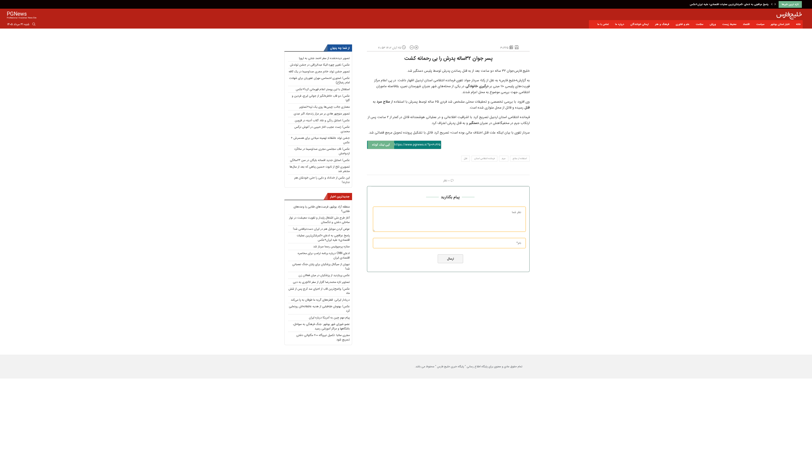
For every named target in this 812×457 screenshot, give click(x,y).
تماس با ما (603, 24)
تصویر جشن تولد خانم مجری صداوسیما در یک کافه (319, 71)
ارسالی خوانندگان (639, 24)
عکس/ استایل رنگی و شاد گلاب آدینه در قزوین (322, 120)
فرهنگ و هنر (662, 24)
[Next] (775, 4)
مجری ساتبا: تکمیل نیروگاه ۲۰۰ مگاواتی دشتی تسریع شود (323, 337)
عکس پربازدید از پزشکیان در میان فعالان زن (324, 275)
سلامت (699, 24)
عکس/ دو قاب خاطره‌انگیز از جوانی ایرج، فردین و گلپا (321, 98)
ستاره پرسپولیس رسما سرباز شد (331, 246)
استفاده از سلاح (520, 158)
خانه (798, 24)
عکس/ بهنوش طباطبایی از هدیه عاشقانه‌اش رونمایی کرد (319, 308)
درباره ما (619, 24)
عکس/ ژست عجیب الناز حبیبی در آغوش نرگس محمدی (322, 129)
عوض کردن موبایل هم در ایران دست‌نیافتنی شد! (321, 229)
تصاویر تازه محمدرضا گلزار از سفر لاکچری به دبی (321, 282)
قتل (465, 158)
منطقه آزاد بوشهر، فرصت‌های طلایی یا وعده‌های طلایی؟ (322, 208)
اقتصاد (746, 24)
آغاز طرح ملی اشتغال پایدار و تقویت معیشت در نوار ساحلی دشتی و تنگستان (319, 219)
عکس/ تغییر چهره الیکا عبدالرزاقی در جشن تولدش (320, 64)
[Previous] (772, 4)
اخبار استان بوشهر (780, 24)
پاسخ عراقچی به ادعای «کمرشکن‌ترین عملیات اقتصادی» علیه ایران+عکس (729, 4)
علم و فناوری (682, 24)
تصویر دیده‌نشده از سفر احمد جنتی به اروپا (324, 58)
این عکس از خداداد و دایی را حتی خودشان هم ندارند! (322, 179)
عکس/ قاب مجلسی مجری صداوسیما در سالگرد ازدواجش (322, 151)
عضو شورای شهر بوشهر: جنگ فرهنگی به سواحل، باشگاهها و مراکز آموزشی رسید (321, 326)
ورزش (713, 24)
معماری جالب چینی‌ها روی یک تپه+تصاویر (324, 107)
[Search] (34, 25)
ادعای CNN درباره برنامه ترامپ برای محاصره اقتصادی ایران (324, 255)
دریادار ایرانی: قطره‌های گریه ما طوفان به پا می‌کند (320, 299)
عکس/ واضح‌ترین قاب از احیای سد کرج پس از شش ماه (319, 291)
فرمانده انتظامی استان (484, 158)
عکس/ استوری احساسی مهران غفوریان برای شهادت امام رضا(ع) (319, 80)
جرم (504, 158)
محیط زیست (729, 24)
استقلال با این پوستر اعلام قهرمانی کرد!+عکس (323, 89)
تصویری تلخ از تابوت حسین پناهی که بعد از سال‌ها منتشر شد (320, 168)
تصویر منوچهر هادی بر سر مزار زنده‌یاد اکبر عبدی (322, 113)
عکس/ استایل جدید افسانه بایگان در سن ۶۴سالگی (320, 160)
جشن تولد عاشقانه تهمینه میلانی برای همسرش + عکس (320, 140)
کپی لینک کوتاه (381, 145)
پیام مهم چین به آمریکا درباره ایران (329, 317)
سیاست (760, 24)
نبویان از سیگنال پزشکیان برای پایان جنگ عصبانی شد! (321, 266)
